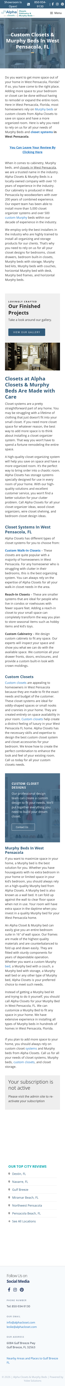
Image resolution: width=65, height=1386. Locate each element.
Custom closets (15, 683)
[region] (32, 356)
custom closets (24, 1062)
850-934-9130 (40, 4)
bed (7, 966)
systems (31, 1048)
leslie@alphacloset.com (22, 1327)
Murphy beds (44, 109)
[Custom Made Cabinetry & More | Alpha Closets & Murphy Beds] (18, 13)
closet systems (42, 132)
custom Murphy (16, 217)
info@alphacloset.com (21, 1322)
